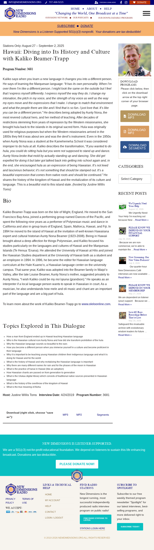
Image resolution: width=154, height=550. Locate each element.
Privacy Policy (10, 501)
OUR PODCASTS (80, 18)
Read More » (142, 220)
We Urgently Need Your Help (138, 204)
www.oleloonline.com (96, 304)
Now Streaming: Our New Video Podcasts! (139, 258)
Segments (103, 414)
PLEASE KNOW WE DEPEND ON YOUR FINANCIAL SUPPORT (139, 231)
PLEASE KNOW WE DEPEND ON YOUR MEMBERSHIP (139, 288)
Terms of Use (28, 501)
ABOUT (92, 8)
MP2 (79, 414)
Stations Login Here (92, 528)
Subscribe (66, 26)
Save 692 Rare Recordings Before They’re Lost (138, 315)
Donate (87, 26)
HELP (108, 8)
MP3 (65, 414)
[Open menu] (146, 13)
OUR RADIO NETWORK (56, 18)
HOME (75, 8)
